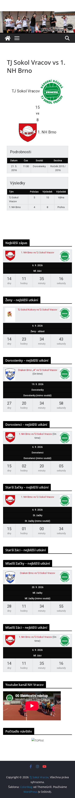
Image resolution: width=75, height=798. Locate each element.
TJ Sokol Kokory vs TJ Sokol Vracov (37, 309)
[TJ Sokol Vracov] (7, 38)
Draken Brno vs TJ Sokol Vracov (37, 573)
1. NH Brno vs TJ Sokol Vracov (37, 252)
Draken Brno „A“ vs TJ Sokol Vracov (37, 370)
